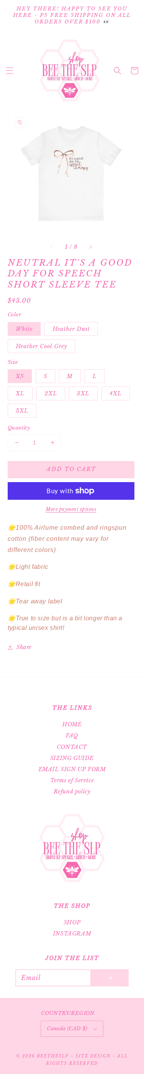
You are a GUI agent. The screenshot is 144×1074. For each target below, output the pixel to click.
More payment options (71, 509)
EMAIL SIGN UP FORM (72, 769)
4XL (115, 393)
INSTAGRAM (72, 933)
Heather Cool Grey (41, 346)
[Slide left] (51, 247)
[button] (9, 70)
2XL (51, 393)
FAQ (72, 735)
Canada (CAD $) (67, 1028)
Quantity (19, 428)
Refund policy (72, 791)
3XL (83, 393)
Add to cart (71, 469)
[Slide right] (90, 247)
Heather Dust (71, 329)
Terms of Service (72, 780)
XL (20, 393)
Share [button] (24, 647)
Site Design (93, 1056)
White (24, 329)
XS (20, 376)
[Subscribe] (109, 977)
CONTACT (72, 747)
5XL (22, 410)
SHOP (72, 922)
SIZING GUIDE (72, 758)
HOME (71, 724)
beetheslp (53, 1056)
